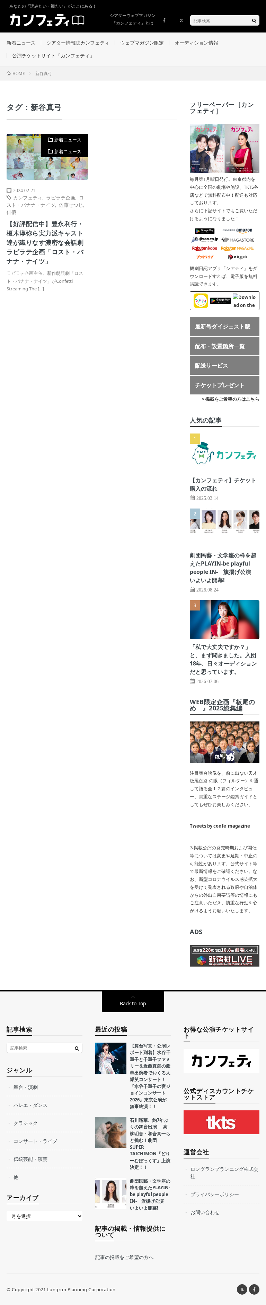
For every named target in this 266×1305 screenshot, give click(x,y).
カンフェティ (27, 197)
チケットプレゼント (220, 385)
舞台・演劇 (26, 1087)
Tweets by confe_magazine (220, 826)
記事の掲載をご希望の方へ (124, 1257)
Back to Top (133, 1003)
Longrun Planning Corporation (81, 1289)
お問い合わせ (205, 1212)
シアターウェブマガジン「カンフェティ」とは (133, 19)
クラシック (26, 1123)
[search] (254, 20)
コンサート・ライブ (35, 1141)
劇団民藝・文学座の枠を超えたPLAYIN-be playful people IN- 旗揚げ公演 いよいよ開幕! (150, 1194)
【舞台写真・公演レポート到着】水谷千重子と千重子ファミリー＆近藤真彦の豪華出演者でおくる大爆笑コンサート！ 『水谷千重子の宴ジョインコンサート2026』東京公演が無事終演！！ (150, 1076)
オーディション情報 (196, 42)
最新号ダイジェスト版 (222, 326)
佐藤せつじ (71, 204)
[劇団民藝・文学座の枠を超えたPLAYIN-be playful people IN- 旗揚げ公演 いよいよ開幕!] (110, 1193)
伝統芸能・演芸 (30, 1159)
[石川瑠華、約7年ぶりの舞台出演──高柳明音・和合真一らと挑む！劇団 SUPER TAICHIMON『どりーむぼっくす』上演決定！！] (110, 1132)
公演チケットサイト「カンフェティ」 (53, 55)
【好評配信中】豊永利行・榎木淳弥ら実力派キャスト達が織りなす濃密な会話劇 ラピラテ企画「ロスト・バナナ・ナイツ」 (47, 242)
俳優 (11, 211)
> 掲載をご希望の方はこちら (230, 399)
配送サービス (211, 365)
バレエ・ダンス (30, 1105)
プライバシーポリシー (214, 1194)
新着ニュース (21, 42)
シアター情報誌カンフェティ (77, 42)
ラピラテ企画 (60, 197)
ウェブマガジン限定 (142, 42)
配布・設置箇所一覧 (220, 346)
